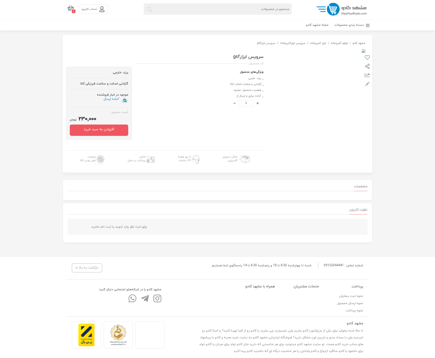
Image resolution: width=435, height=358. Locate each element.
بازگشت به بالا (88, 268)
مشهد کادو (359, 43)
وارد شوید (122, 227)
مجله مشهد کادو (317, 25)
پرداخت (357, 286)
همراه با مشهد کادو (260, 286)
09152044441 (334, 265)
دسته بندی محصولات (349, 25)
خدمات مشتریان (306, 286)
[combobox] (218, 9)
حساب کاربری (90, 9)
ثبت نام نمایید (101, 227)
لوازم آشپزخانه (339, 43)
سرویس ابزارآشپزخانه (292, 43)
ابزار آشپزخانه (318, 43)
